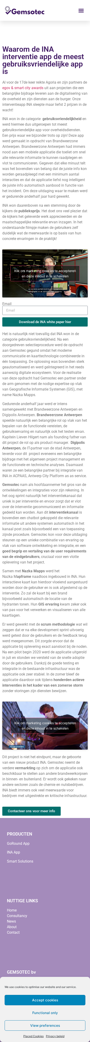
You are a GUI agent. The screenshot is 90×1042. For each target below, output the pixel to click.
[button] (81, 10)
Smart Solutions (20, 861)
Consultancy (17, 916)
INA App (13, 852)
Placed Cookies (33, 1036)
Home (12, 910)
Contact (13, 932)
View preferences (45, 1025)
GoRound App (18, 843)
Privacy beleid (55, 1036)
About (12, 927)
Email (7, 304)
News (11, 921)
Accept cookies (45, 1000)
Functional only (45, 1013)
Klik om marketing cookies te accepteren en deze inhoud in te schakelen (45, 273)
